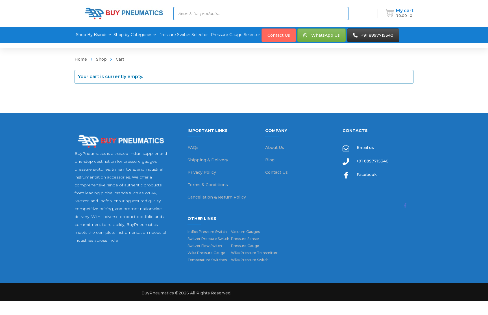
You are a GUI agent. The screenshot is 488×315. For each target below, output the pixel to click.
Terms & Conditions (208, 184)
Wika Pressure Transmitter (254, 253)
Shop (101, 59)
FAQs (193, 147)
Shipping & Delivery (208, 159)
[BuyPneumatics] (124, 13)
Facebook (367, 174)
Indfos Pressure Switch (207, 232)
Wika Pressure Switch (250, 260)
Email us (365, 147)
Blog (269, 159)
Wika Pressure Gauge (206, 253)
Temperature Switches (207, 260)
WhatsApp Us (325, 35)
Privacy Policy (202, 172)
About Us (274, 147)
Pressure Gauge (245, 246)
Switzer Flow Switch (205, 246)
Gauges (245, 232)
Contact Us (278, 35)
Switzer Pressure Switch (209, 239)
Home (81, 59)
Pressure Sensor (245, 239)
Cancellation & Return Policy (217, 197)
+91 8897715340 (377, 35)
